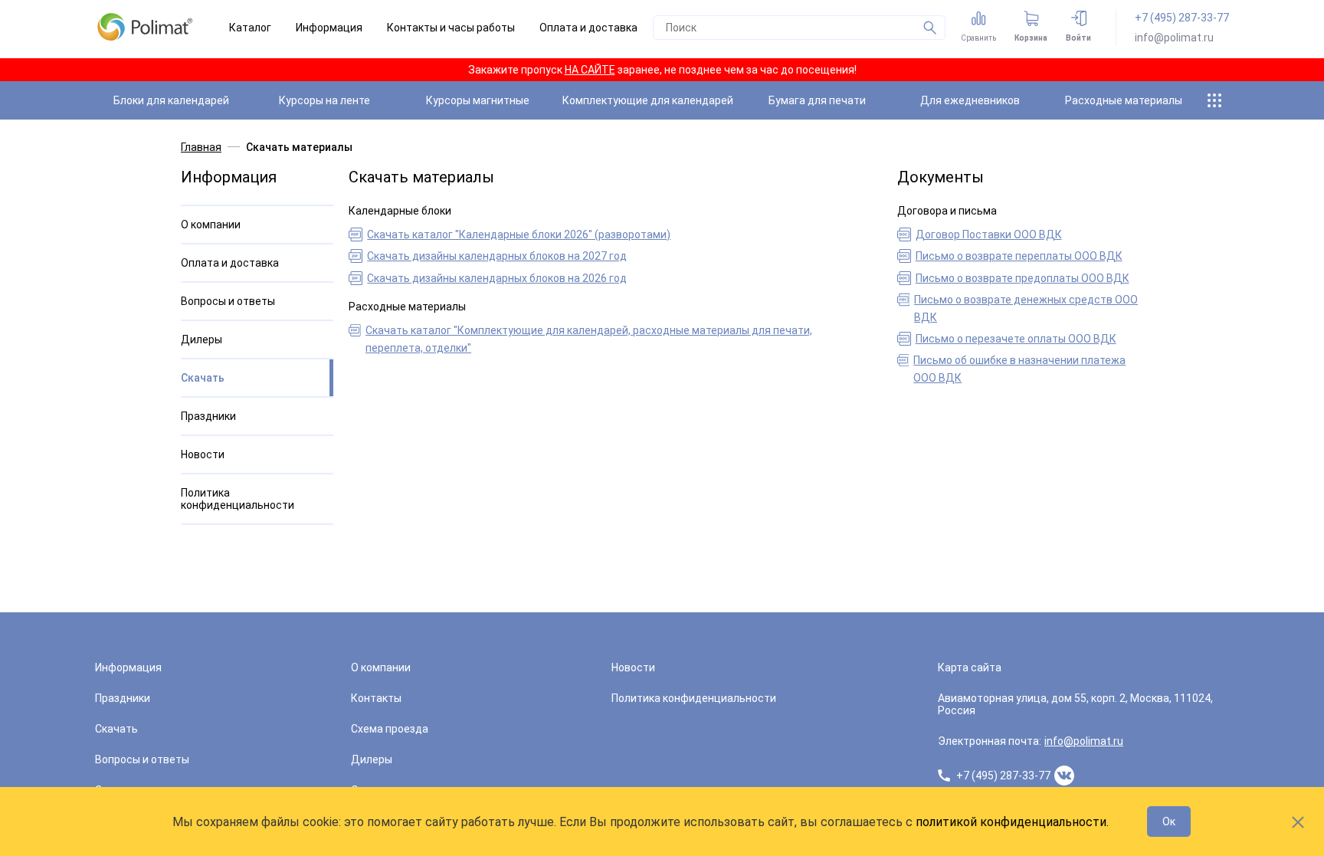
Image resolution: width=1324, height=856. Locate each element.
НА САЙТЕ (590, 70)
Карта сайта (969, 667)
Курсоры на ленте (324, 100)
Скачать (202, 378)
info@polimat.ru (1174, 37)
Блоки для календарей (171, 100)
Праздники (208, 416)
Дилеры (201, 339)
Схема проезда (389, 729)
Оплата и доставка (588, 27)
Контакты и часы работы (451, 27)
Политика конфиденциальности (237, 499)
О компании (211, 224)
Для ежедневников (970, 100)
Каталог (250, 27)
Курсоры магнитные (477, 100)
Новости (202, 454)
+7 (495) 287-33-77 (1182, 17)
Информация (329, 27)
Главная (201, 147)
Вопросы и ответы (228, 301)
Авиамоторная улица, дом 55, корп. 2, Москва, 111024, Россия (1075, 704)
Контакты (376, 698)
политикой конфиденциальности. (1012, 822)
